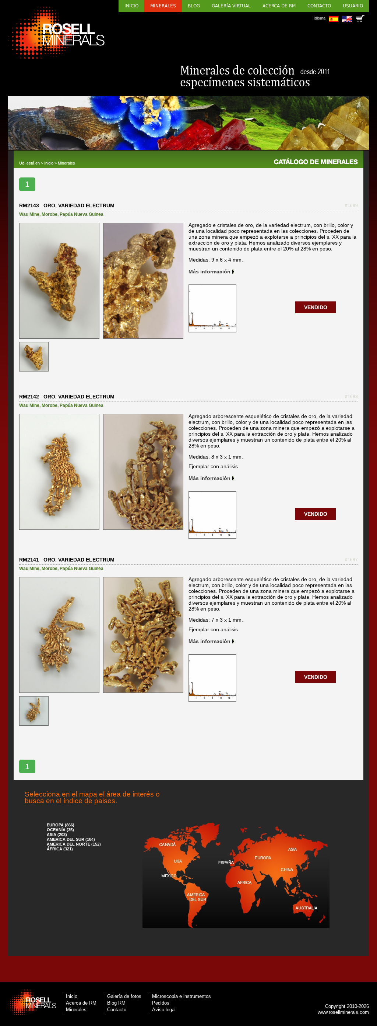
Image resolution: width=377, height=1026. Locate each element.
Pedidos (160, 1003)
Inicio (131, 5)
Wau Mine (29, 214)
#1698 (351, 396)
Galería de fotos (124, 996)
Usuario (353, 5)
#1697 (351, 559)
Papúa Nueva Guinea (81, 214)
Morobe (49, 214)
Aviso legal (164, 1009)
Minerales (163, 5)
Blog (194, 5)
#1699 (351, 205)
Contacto (319, 5)
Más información (209, 271)
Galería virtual (231, 5)
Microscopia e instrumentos (181, 996)
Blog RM (116, 1003)
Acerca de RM (279, 5)
